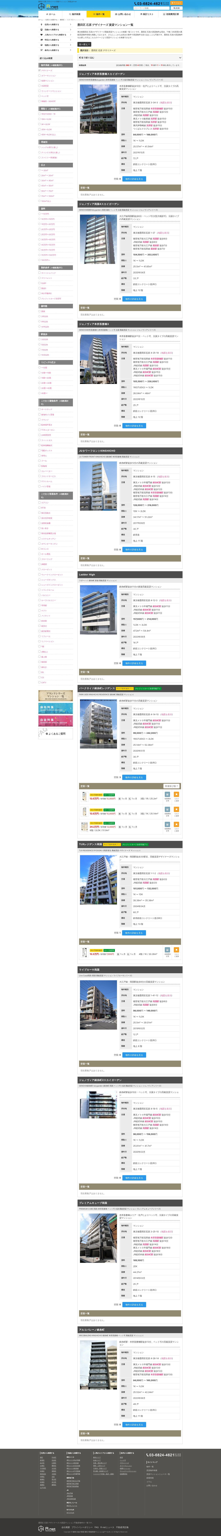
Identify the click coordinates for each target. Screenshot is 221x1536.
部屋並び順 (170, 786)
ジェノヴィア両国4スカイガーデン (99, 203)
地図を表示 (166, 102)
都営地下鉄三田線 (73, 1483)
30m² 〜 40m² (47, 180)
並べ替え (83, 44)
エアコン (45, 502)
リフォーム (45, 636)
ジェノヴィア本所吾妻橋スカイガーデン (102, 73)
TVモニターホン (48, 430)
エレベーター (46, 471)
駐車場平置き (46, 425)
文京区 (54, 1468)
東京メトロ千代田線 (73, 1471)
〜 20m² (44, 170)
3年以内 (44, 316)
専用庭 (44, 605)
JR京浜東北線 (71, 1499)
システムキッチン (48, 539)
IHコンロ (45, 549)
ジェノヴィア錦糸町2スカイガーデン (100, 1080)
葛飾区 (42, 1485)
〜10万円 (45, 214)
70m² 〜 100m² (47, 196)
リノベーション (47, 641)
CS (42, 677)
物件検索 (76, 14)
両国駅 (156, 112)
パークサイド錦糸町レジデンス (97, 688)
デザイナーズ (46, 70)
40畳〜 (44, 393)
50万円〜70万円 (48, 250)
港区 (41, 1457)
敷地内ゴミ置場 (47, 414)
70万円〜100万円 (48, 255)
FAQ (97, 1527)
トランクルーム (47, 590)
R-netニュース (107, 1527)
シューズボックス (48, 580)
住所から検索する (51, 20)
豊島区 (54, 1471)
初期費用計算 (172, 14)
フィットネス (46, 440)
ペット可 (45, 96)
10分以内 (45, 355)
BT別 (43, 508)
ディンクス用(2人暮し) (50, 152)
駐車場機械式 (46, 445)
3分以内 (44, 339)
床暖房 (44, 564)
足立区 (54, 1482)
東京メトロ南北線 (73, 1463)
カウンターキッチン (49, 544)
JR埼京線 (70, 1496)
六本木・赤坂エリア (100, 1468)
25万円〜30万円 (48, 234)
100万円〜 (45, 260)
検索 (178, 8)
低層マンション (47, 81)
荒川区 (54, 1479)
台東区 (42, 1466)
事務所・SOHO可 (48, 101)
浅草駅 (154, 118)
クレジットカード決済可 (51, 298)
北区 (53, 1476)
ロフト (44, 610)
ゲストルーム (46, 481)
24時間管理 (46, 435)
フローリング (46, 559)
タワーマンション (48, 75)
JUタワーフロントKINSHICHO (97, 450)
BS (42, 672)
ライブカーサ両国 (89, 969)
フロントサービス (48, 476)
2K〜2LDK (45, 124)
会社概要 (65, 1527)
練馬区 (54, 1485)
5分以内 (44, 345)
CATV (43, 682)
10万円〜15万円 (47, 219)
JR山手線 (70, 1493)
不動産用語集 (122, 1527)
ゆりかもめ (70, 1512)
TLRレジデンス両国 (90, 844)
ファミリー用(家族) (49, 157)
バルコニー (45, 595)
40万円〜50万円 (48, 245)
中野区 (42, 1476)
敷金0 (43, 288)
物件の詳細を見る (134, 179)
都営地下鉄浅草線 (73, 1486)
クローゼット (46, 569)
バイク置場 (45, 486)
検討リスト (148, 14)
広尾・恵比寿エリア (100, 1463)
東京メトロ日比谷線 (73, 1466)
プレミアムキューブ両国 (93, 1202)
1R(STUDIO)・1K (48, 114)
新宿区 (42, 1460)
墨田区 (62, 20)
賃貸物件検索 (151, 1470)
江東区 (54, 1463)
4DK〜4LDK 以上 (48, 134)
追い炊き (45, 528)
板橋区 (42, 1479)
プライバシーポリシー (82, 1527)
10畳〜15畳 (46, 373)
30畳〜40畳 (46, 388)
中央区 (54, 1457)
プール (44, 461)
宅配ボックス (46, 450)
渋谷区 (54, 1460)
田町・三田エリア (99, 1466)
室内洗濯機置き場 (48, 533)
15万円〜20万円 (48, 224)
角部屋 (44, 662)
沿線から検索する (74, 1453)
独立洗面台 (45, 513)
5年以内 (44, 321)
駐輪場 (44, 466)
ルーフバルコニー (48, 600)
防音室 (44, 621)
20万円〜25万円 (48, 229)
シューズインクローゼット (52, 585)
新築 (43, 311)
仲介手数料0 (46, 293)
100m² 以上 (46, 201)
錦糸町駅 (157, 368)
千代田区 (43, 1468)
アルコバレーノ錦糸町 (92, 1329)
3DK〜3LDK (46, 129)
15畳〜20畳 (46, 378)
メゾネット (45, 616)
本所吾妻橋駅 (157, 108)
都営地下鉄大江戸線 (73, 1481)
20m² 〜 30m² (47, 175)
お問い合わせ (124, 14)
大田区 (54, 1474)
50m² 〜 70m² (47, 191)
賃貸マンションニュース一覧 (158, 1474)
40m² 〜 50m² (47, 186)
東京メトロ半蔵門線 (73, 1474)
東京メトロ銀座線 (73, 1468)
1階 (42, 646)
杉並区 (42, 1482)
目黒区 (42, 1471)
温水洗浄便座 (46, 518)
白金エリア (97, 1460)
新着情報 (150, 1478)
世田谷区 (43, 1474)
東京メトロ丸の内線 (73, 1460)
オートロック (46, 409)
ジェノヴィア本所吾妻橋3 (94, 323)
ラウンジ (45, 420)
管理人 (44, 455)
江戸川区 (43, 1487)
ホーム (52, 14)
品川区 (42, 1463)
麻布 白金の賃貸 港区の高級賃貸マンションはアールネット (93, 1532)
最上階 (44, 657)
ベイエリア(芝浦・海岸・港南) (103, 1474)
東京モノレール (72, 1506)
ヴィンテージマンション (51, 91)
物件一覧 (100, 14)
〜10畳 (44, 368)
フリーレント (46, 278)
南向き (44, 667)
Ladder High (87, 574)
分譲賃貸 (45, 86)
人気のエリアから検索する (104, 1453)
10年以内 (45, 327)
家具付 (44, 626)
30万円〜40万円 (48, 239)
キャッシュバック (48, 273)
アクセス (177, 3)
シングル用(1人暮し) (49, 147)
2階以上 (44, 652)
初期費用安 (123, 1474)
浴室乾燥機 (45, 523)
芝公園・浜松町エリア (100, 1471)
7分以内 (44, 350)
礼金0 (43, 283)
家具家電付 (45, 631)
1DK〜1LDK (46, 119)
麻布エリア (97, 1457)
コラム (149, 1482)
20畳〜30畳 (46, 383)
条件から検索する (127, 1453)
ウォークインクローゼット (52, 574)
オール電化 (45, 554)
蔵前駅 (156, 245)
